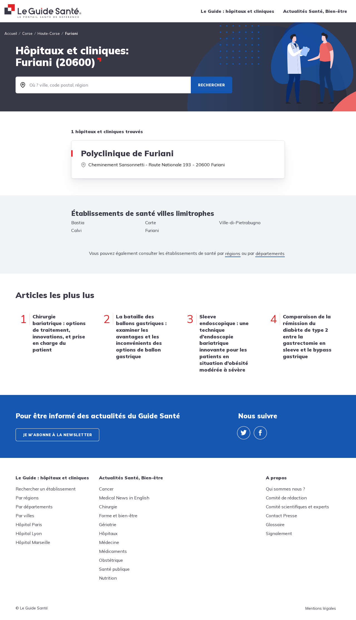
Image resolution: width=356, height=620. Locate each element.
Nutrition (108, 578)
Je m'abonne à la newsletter (57, 435)
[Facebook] (260, 432)
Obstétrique (111, 560)
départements (270, 253)
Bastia (77, 222)
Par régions (27, 498)
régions (232, 253)
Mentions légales (320, 608)
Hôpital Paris (29, 524)
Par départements (34, 506)
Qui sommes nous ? (285, 489)
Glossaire (275, 524)
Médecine (109, 542)
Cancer (106, 489)
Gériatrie (107, 524)
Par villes (25, 515)
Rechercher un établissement (46, 489)
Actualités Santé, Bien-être (315, 11)
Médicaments (113, 551)
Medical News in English (124, 498)
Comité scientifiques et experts (297, 506)
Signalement (279, 533)
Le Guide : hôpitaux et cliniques (237, 11)
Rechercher (211, 85)
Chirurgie (108, 506)
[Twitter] (243, 432)
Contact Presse (281, 515)
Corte (150, 222)
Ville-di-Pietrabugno (240, 222)
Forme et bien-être (118, 515)
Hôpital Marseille (33, 542)
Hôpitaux (108, 533)
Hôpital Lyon (29, 533)
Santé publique (114, 569)
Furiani (152, 230)
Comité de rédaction (286, 498)
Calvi (76, 230)
